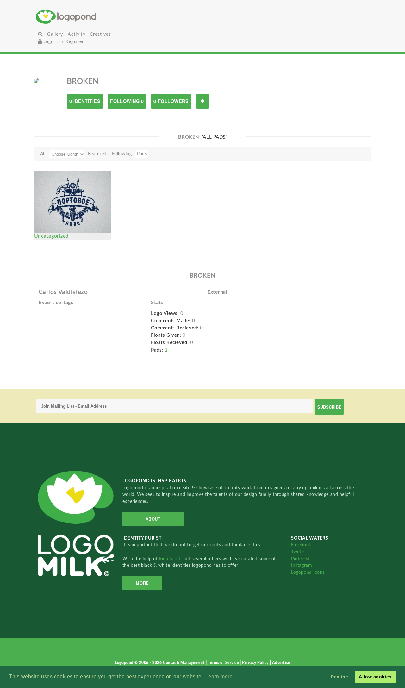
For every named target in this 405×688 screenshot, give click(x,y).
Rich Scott (170, 558)
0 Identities (85, 101)
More (142, 583)
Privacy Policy (256, 663)
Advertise (281, 663)
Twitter (298, 551)
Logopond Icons (308, 572)
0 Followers (171, 101)
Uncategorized (51, 236)
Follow (202, 101)
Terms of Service (224, 663)
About (153, 519)
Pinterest (300, 558)
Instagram (301, 565)
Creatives (100, 34)
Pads (142, 154)
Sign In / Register (63, 41)
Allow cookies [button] (375, 676)
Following (122, 154)
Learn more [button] (219, 676)
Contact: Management (184, 663)
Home (91, 16)
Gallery (55, 34)
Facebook (301, 544)
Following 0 (127, 101)
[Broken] (36, 80)
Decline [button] (339, 676)
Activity (76, 34)
